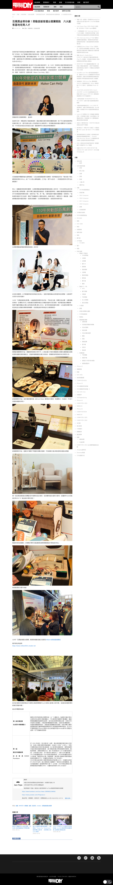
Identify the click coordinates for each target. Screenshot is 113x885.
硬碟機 (84, 266)
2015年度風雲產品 (82, 215)
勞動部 (26, 805)
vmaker (39, 805)
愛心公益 (81, 170)
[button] (107, 882)
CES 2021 (80, 374)
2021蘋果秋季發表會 (82, 386)
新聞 (78, 2)
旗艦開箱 (79, 369)
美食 (80, 168)
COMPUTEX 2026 (82, 420)
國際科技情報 (66, 11)
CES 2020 (80, 224)
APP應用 (79, 241)
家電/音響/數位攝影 (84, 311)
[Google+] (85, 858)
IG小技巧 (82, 243)
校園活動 (81, 192)
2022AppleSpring (82, 397)
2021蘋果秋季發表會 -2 (83, 389)
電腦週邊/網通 (83, 319)
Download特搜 (81, 452)
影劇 (80, 179)
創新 (30, 805)
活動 (25, 28)
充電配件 (79, 394)
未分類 (79, 423)
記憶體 (84, 261)
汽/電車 (81, 305)
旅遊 (80, 176)
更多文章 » (68, 798)
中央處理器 (85, 255)
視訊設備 (84, 330)
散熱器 (84, 278)
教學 (80, 163)
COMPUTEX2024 (82, 411)
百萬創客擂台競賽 (47, 805)
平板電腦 (84, 297)
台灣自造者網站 (54, 639)
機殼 (83, 283)
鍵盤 (83, 336)
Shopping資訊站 (81, 449)
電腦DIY (22, 5)
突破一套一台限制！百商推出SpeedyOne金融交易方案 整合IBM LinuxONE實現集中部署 (88, 21)
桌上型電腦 (85, 300)
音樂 (80, 173)
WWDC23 (79, 406)
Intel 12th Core (81, 392)
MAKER (21, 805)
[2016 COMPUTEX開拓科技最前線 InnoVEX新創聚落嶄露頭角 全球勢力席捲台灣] (62, 819)
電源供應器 (85, 275)
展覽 (80, 206)
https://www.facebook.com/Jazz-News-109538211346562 (39, 791)
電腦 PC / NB (83, 286)
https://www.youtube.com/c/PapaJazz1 (33, 794)
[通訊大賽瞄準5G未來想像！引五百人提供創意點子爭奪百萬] (21, 819)
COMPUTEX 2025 (82, 417)
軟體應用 (79, 431)
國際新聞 (81, 439)
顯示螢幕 (84, 291)
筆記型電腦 (85, 302)
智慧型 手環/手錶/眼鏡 (88, 360)
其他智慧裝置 (80, 377)
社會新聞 (81, 442)
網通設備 (84, 341)
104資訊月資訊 (81, 212)
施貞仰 (34, 805)
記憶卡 (84, 347)
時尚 (78, 226)
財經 (78, 248)
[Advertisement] (42, 40)
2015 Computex (84, 195)
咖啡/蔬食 (79, 232)
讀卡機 (84, 344)
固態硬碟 (84, 269)
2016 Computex (84, 198)
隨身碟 (84, 350)
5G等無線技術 (83, 314)
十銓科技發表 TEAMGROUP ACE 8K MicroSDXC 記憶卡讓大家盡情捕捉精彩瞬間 (88, 100)
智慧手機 (84, 357)
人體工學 (81, 182)
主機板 (84, 258)
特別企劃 (79, 161)
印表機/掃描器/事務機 (88, 324)
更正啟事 (79, 426)
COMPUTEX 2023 (82, 403)
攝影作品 (81, 185)
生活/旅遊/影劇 (69, 2)
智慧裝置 (46, 2)
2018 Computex (84, 204)
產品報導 (37, 2)
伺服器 (84, 294)
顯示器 (79, 238)
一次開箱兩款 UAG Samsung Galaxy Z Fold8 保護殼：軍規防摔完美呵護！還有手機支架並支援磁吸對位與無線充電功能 (88, 33)
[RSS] (99, 858)
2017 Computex (84, 201)
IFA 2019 (79, 218)
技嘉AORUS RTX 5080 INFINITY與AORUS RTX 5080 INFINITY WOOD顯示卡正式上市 (88, 150)
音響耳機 (84, 321)
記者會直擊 (37, 28)
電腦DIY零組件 (83, 253)
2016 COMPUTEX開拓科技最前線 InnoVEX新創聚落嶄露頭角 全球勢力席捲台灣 (62, 828)
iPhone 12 (80, 366)
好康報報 (30, 28)
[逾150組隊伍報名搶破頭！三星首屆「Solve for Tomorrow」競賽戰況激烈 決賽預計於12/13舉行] (42, 819)
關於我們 (86, 2)
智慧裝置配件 (85, 363)
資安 (78, 235)
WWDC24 (79, 414)
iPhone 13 (80, 383)
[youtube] (92, 858)
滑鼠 (83, 338)
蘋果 (54, 2)
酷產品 (81, 317)
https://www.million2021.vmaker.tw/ (24, 646)
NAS (83, 288)
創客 (17, 805)
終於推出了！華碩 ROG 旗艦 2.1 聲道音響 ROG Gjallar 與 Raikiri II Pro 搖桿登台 (88, 129)
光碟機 (84, 272)
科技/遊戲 (79, 251)
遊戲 (60, 2)
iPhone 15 (80, 409)
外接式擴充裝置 (86, 333)
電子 (78, 245)
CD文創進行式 (81, 455)
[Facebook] (79, 858)
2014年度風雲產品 (84, 189)
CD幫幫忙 (79, 428)
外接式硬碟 (85, 327)
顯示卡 (84, 263)
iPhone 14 (80, 400)
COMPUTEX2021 (82, 380)
